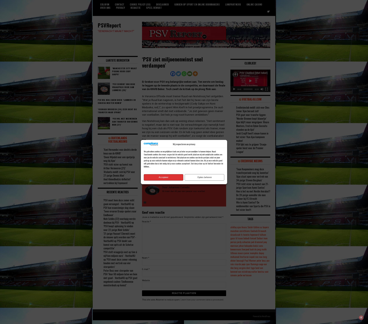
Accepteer (163, 177)
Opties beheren (204, 177)
